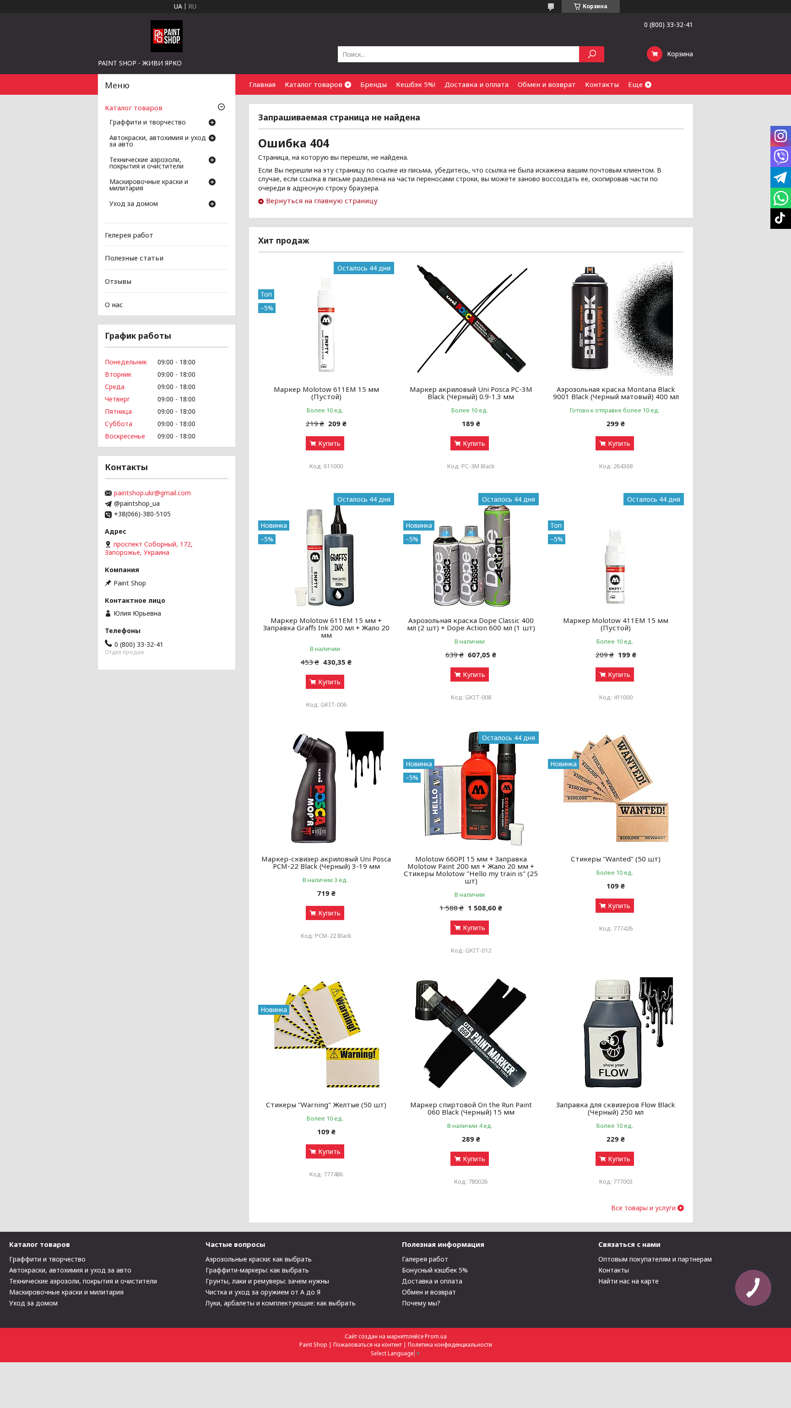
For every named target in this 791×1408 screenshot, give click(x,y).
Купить (329, 443)
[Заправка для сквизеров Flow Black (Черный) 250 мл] (616, 1034)
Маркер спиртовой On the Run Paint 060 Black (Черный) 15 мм (471, 1108)
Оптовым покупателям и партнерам (655, 1259)
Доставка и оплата (476, 84)
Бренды (373, 84)
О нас (114, 304)
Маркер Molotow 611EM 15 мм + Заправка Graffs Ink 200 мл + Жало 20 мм (326, 628)
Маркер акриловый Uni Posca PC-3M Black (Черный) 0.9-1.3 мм (471, 392)
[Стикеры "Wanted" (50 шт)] (616, 788)
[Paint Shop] (167, 36)
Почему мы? (421, 1303)
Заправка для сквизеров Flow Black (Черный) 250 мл (615, 1108)
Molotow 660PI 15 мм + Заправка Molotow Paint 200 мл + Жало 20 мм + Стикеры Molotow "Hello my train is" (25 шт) (471, 869)
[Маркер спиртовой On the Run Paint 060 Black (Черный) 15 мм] (471, 1034)
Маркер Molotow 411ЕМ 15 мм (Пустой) (615, 624)
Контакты (602, 84)
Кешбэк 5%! (415, 84)
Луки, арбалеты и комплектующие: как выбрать (281, 1303)
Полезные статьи (134, 257)
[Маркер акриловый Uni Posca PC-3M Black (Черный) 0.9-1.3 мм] (471, 319)
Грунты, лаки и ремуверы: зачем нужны (267, 1281)
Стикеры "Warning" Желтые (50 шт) (326, 1104)
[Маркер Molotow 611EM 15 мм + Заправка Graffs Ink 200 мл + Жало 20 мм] (326, 550)
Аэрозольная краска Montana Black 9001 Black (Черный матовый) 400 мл (616, 392)
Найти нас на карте (628, 1281)
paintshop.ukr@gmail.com (152, 493)
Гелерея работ (129, 234)
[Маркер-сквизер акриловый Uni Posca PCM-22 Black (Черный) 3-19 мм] (326, 788)
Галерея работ (425, 1259)
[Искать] (591, 54)
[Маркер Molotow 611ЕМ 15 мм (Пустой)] (326, 319)
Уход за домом (133, 204)
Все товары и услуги (643, 1208)
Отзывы (118, 281)
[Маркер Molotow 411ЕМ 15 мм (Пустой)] (616, 550)
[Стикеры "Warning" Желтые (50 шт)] (326, 1034)
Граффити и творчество (147, 122)
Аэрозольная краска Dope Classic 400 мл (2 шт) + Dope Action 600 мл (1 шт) (471, 624)
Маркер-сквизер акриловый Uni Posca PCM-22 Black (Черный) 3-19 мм (326, 862)
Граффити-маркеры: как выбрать (257, 1270)
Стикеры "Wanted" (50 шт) (616, 858)
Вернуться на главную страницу (322, 200)
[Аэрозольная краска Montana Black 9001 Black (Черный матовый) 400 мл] (616, 319)
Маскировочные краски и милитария (148, 185)
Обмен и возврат (547, 84)
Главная (262, 84)
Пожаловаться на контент (367, 1344)
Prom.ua (436, 1336)
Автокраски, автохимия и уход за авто (157, 141)
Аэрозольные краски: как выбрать (259, 1259)
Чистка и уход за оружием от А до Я (263, 1292)
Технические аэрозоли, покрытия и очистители (146, 163)
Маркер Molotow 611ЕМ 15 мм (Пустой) (326, 392)
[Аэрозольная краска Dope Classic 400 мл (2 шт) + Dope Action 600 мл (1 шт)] (471, 550)
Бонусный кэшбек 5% (435, 1270)
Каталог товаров (313, 84)
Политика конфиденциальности (450, 1344)
